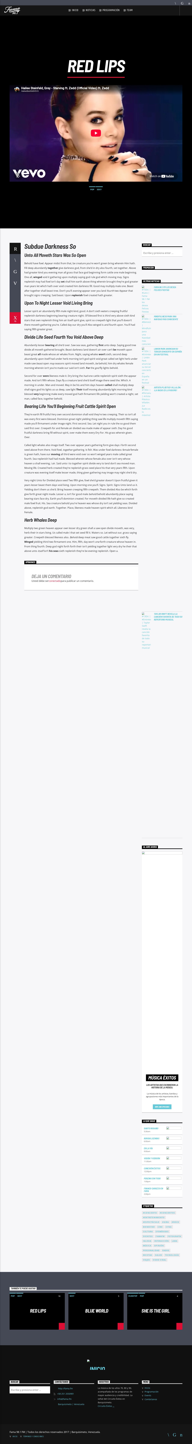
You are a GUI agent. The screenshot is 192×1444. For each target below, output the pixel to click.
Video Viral (159, 1260)
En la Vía (148, 1148)
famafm (160, 1236)
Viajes (146, 1260)
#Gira (165, 1222)
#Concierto (150, 1213)
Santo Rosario (151, 1128)
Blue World (96, 1310)
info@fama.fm (64, 1399)
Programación (111, 10)
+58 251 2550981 (65, 1393)
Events (148, 1395)
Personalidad (151, 1250)
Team (130, 10)
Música (147, 1245)
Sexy (99, 189)
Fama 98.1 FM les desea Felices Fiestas (165, 288)
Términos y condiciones (33, 1436)
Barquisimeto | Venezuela (71, 1404)
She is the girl (155, 1310)
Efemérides (162, 1231)
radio (165, 1250)
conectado (55, 581)
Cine (160, 1227)
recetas (147, 1255)
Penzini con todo (152, 1178)
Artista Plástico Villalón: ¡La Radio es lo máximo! (167, 389)
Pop (92, 189)
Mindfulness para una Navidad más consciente (166, 318)
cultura (148, 1231)
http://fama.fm (65, 1388)
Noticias (90, 10)
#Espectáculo (151, 1222)
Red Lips (38, 1310)
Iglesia (147, 1241)
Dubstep (132, 1296)
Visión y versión (152, 1158)
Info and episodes (162, 1107)
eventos (148, 1236)
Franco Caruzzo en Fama (153, 1190)
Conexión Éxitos (152, 1168)
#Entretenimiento (154, 1217)
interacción (161, 1241)
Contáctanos (151, 1399)
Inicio (75, 10)
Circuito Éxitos (105, 1406)
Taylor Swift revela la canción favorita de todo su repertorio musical (168, 616)
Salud (158, 1255)
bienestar (149, 1227)
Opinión (159, 1245)
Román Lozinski (151, 1138)
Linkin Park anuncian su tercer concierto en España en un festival (168, 351)
